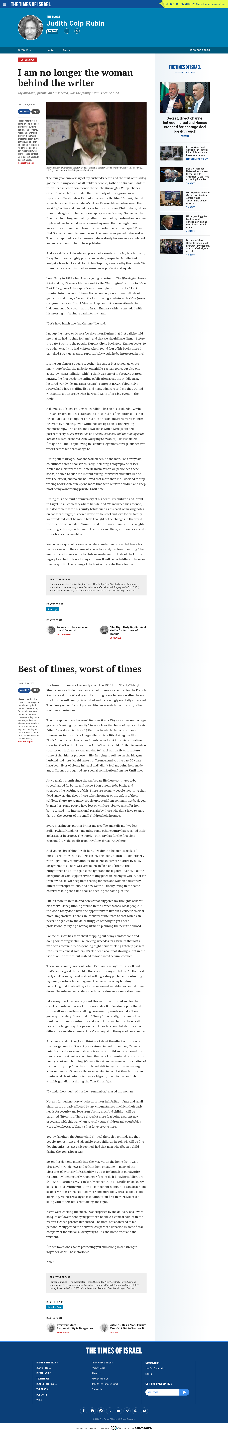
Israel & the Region (47, 1362)
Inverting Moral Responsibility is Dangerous (75, 1326)
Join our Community (180, 4)
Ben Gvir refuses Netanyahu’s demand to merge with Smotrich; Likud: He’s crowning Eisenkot (197, 174)
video (39, 1400)
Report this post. (26, 163)
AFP (206, 159)
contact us (97, 1389)
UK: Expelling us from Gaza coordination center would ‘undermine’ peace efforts (198, 198)
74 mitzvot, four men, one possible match (73, 628)
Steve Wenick (63, 1332)
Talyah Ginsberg (64, 635)
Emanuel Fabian (193, 159)
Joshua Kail (115, 638)
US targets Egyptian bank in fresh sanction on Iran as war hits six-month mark (196, 222)
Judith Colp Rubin (75, 23)
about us (96, 1373)
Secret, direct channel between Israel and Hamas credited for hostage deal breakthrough (185, 124)
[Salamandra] (143, 1428)
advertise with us (100, 1378)
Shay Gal (114, 1332)
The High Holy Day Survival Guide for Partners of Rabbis (128, 630)
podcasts (41, 1394)
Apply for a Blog (199, 50)
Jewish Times (43, 1368)
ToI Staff (185, 136)
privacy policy (98, 1368)
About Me (67, 50)
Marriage (52, 609)
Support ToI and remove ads (210, 4)
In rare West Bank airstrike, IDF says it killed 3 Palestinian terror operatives (196, 151)
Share (25, 111)
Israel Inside (43, 1373)
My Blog (51, 50)
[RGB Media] (116, 1428)
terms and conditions (102, 1362)
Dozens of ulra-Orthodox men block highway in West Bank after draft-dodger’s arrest (197, 245)
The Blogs (53, 16)
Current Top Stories (185, 72)
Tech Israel (42, 1378)
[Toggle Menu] (4, 4)
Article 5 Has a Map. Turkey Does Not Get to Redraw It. (128, 1326)
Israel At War (54, 1307)
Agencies (190, 231)
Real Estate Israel (46, 1384)
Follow (52, 31)
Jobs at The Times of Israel (105, 1384)
